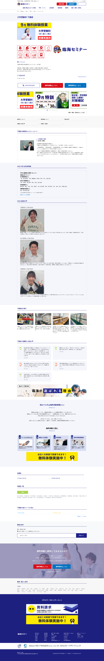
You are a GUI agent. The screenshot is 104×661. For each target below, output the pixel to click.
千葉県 (36, 637)
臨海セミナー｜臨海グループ (67, 653)
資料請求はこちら (74, 85)
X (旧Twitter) (66, 634)
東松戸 (51, 590)
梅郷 (28, 588)
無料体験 (46, 634)
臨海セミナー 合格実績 (25, 194)
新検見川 (83, 588)
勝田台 (43, 588)
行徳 (57, 588)
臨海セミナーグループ (81, 633)
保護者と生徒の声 (21, 123)
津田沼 (33, 590)
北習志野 (52, 588)
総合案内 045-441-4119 (52, 571)
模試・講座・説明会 (76, 7)
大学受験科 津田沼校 (21, 478)
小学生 (45, 637)
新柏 (74, 588)
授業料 (66, 7)
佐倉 (70, 588)
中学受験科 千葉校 (57, 512)
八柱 (34, 591)
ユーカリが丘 (39, 591)
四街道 (45, 591)
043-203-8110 (30, 85)
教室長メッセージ (21, 119)
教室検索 (60, 7)
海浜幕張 (36, 588)
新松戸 (18, 590)
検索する (81, 535)
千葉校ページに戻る (81, 516)
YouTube (65, 637)
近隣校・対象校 (44, 123)
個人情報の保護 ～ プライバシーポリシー (68, 646)
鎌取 (48, 588)
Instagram (66, 636)
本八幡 (81, 590)
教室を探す (37, 633)
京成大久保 (61, 588)
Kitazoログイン (76, 1)
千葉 (26, 590)
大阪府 (36, 640)
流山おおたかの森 (40, 590)
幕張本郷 (60, 590)
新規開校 (46, 633)
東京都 (36, 636)
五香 (66, 588)
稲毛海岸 (23, 588)
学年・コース (42, 7)
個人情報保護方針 (67, 640)
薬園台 (18, 591)
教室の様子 (67, 119)
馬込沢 (64, 590)
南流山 (76, 590)
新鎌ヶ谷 (78, 588)
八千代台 (23, 591)
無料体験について (45, 119)
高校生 (45, 640)
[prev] (19, 101)
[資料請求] (52, 609)
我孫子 (18, 588)
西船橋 (47, 590)
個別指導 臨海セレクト (55, 640)
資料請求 (71, 4)
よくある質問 (82, 1)
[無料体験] (52, 619)
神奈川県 (36, 634)
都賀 (30, 590)
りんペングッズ (80, 637)
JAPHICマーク (76, 645)
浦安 (31, 588)
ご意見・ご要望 (80, 636)
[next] (85, 101)
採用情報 (79, 634)
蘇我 (23, 590)
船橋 (55, 590)
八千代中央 (29, 591)
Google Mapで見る (81, 76)
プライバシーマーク (52, 645)
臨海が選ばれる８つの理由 (29, 7)
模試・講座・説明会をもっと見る (76, 112)
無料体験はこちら (51, 85)
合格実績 (51, 7)
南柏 (72, 590)
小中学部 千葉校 (20, 512)
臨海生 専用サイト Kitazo (68, 633)
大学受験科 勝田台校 (55, 478)
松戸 (69, 590)
